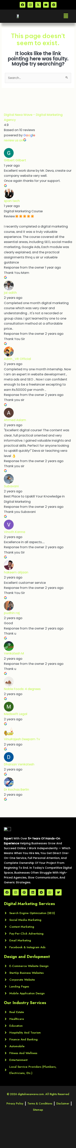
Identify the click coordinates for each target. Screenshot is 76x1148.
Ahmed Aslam (15, 420)
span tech (12, 201)
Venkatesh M (14, 653)
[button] (66, 16)
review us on (13, 140)
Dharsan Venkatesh (19, 764)
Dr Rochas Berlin (16, 789)
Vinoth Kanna (14, 532)
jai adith (10, 292)
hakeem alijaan (16, 572)
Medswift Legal (15, 714)
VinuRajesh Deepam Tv (22, 739)
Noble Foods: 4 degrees (22, 689)
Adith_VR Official (17, 359)
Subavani (11, 486)
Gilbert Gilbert (15, 160)
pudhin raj (12, 613)
